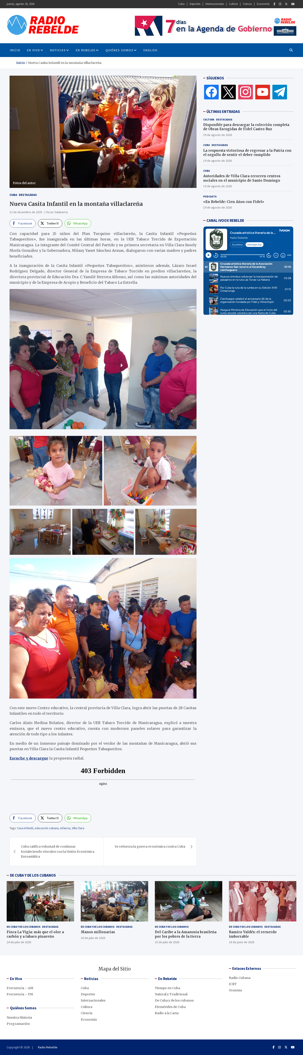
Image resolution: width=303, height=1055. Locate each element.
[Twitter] (286, 4)
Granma (235, 990)
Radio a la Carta (167, 1013)
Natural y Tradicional (171, 994)
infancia (65, 828)
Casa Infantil (25, 828)
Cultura (233, 4)
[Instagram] (280, 4)
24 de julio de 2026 (19, 942)
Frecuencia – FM (20, 994)
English (150, 50)
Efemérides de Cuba (170, 1007)
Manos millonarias (98, 932)
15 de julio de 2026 (167, 942)
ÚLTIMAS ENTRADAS (223, 111)
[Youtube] (292, 4)
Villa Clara (78, 828)
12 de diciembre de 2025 (26, 212)
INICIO (15, 50)
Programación (18, 1024)
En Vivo (33, 50)
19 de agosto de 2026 (217, 135)
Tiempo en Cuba (167, 988)
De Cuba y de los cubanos (23, 926)
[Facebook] (274, 4)
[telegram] (279, 92)
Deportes (195, 4)
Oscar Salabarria (57, 212)
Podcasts (209, 196)
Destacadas (28, 195)
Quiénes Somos (120, 50)
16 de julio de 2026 (93, 938)
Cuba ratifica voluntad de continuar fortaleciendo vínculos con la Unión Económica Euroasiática (57, 851)
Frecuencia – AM (20, 988)
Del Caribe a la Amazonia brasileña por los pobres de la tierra (185, 934)
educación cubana (47, 828)
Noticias (58, 50)
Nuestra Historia (19, 1018)
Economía (263, 4)
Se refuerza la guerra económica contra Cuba (150, 846)
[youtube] (262, 92)
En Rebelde (86, 50)
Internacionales (214, 4)
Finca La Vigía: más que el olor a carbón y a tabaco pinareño (35, 934)
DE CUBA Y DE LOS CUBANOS (33, 875)
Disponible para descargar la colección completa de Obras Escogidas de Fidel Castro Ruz (246, 127)
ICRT (233, 984)
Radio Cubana (239, 978)
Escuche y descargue (29, 758)
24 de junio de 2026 (241, 942)
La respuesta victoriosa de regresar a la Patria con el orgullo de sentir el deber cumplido (247, 152)
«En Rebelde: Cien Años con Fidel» (233, 202)
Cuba (181, 4)
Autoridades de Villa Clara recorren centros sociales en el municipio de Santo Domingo (241, 178)
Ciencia (247, 4)
